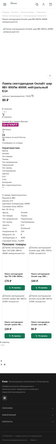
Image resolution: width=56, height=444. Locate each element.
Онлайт (6, 121)
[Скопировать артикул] (32, 96)
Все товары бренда (19, 121)
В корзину (7, 117)
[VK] (4, 398)
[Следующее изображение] (1, 364)
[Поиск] (37, 4)
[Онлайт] (28, 124)
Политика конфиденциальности (14, 440)
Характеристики (19, 195)
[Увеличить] (50, 75)
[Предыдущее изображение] (1, 361)
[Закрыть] (4, 364)
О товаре (6, 195)
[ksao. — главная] (17, 4)
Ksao (25, 381)
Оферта (33, 440)
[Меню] (4, 4)
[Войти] (43, 4)
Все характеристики (11, 185)
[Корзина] (50, 4)
